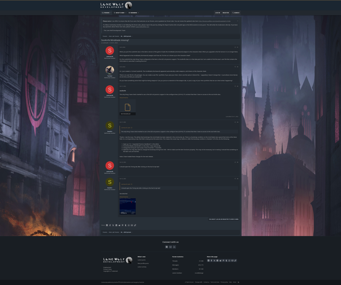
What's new (120, 13)
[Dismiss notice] (237, 21)
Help (230, 282)
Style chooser (190, 282)
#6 (237, 178)
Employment (107, 267)
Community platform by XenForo (117, 282)
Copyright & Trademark (110, 271)
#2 (237, 67)
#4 (237, 122)
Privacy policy (224, 282)
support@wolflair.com (142, 27)
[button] (111, 12)
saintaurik (105, 43)
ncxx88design (199, 273)
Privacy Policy (107, 269)
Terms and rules (215, 282)
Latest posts (142, 260)
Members (134, 13)
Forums (106, 13)
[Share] (235, 47)
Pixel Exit (141, 282)
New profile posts (143, 263)
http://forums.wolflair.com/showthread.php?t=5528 (214, 21)
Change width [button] (198, 282)
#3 (237, 86)
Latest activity (142, 267)
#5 (237, 162)
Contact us (206, 282)
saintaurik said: (125, 128)
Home (234, 282)
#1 (237, 47)
